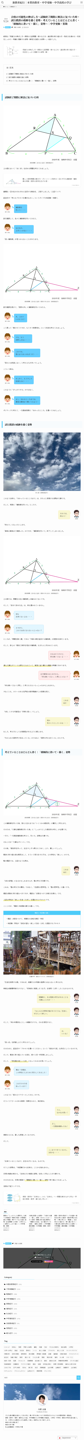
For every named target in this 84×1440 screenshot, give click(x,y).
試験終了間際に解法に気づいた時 (21, 74)
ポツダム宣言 (74, 1361)
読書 (49, 1354)
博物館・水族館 (41, 1354)
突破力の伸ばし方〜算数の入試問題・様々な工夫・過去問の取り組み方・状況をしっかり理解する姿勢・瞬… (50, 51)
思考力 (28, 1350)
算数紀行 (8, 27)
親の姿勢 (63, 1347)
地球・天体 (7, 1361)
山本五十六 (31, 1371)
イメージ (7, 1347)
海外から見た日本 (70, 1364)
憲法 (34, 1364)
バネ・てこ (69, 1357)
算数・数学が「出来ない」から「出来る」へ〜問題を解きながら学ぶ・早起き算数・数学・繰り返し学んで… (50, 1198)
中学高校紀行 (13, 1318)
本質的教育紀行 (14, 1284)
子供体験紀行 (13, 1289)
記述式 (6, 1357)
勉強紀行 (11, 1294)
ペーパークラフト (71, 1350)
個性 (35, 1347)
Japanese (66, 1438)
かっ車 (62, 1357)
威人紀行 (11, 1333)
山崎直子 (58, 1367)
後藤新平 (66, 1367)
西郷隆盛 (42, 1367)
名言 (36, 1367)
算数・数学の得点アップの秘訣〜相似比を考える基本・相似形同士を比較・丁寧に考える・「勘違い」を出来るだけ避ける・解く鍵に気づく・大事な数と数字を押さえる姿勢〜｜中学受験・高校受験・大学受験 (65, 1221)
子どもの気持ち (54, 1347)
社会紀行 (11, 1313)
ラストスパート (73, 1354)
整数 (43, 1357)
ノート (35, 1350)
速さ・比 (27, 1357)
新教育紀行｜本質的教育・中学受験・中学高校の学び (42, 2)
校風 (40, 1347)
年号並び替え (47, 1364)
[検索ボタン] (2, 2)
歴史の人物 (52, 1361)
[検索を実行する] (79, 1378)
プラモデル (51, 1350)
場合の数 (49, 1357)
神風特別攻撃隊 (63, 1361)
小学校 (71, 1347)
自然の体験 (15, 1354)
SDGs (24, 1367)
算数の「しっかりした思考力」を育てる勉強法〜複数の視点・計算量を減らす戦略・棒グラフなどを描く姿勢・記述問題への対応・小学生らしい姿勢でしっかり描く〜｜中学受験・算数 (14, 1221)
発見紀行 (11, 1328)
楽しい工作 (60, 1350)
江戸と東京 (16, 1367)
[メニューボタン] (81, 2)
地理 (39, 1364)
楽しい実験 (42, 1350)
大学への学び (8, 1350)
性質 (14, 1361)
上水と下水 (7, 1367)
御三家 (30, 1367)
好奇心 (14, 1347)
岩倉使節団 (7, 1364)
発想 (19, 1347)
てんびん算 (36, 1357)
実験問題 (30, 1361)
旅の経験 (31, 1354)
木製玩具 (7, 1354)
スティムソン (8, 1371)
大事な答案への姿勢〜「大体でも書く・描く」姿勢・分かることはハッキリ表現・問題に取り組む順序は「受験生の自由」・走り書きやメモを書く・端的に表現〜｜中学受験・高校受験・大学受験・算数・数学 (40, 1221)
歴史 (45, 1361)
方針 (45, 1347)
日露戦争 (16, 1364)
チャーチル (47, 1371)
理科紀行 (11, 1308)
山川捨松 (74, 1367)
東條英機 (39, 1371)
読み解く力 (38, 1361)
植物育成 (23, 1354)
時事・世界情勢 (58, 1364)
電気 (56, 1357)
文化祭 (22, 1350)
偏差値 (56, 1354)
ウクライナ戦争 (25, 1364)
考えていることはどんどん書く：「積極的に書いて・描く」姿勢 (32, 81)
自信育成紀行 (12, 1323)
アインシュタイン (20, 1371)
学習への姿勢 (17, 27)
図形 (21, 1357)
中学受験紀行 (13, 1299)
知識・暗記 (14, 1357)
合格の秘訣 (63, 1354)
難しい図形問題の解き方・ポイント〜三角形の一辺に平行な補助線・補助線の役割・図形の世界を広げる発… (50, 180)
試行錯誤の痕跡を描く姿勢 (18, 77)
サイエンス (21, 1361)
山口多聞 (50, 1367)
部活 (16, 1350)
